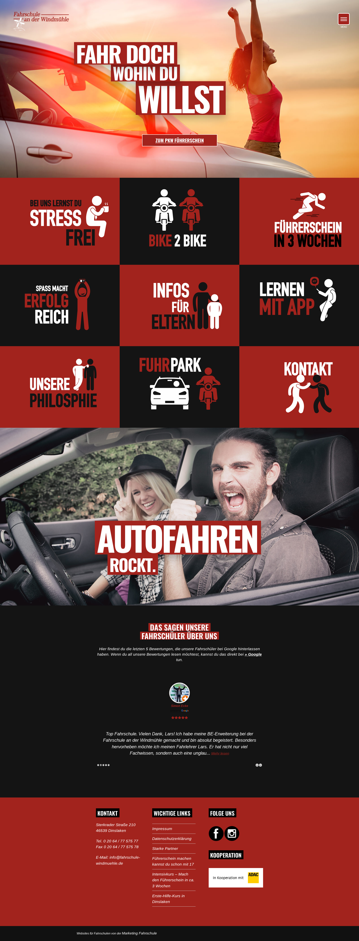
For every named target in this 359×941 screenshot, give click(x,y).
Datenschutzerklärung (171, 838)
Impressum (162, 828)
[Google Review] (179, 711)
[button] (344, 19)
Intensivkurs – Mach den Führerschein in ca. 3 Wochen (173, 880)
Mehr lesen (220, 753)
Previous (257, 765)
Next (260, 765)
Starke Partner (165, 848)
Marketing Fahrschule (139, 933)
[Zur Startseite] (39, 30)
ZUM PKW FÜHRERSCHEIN (180, 140)
